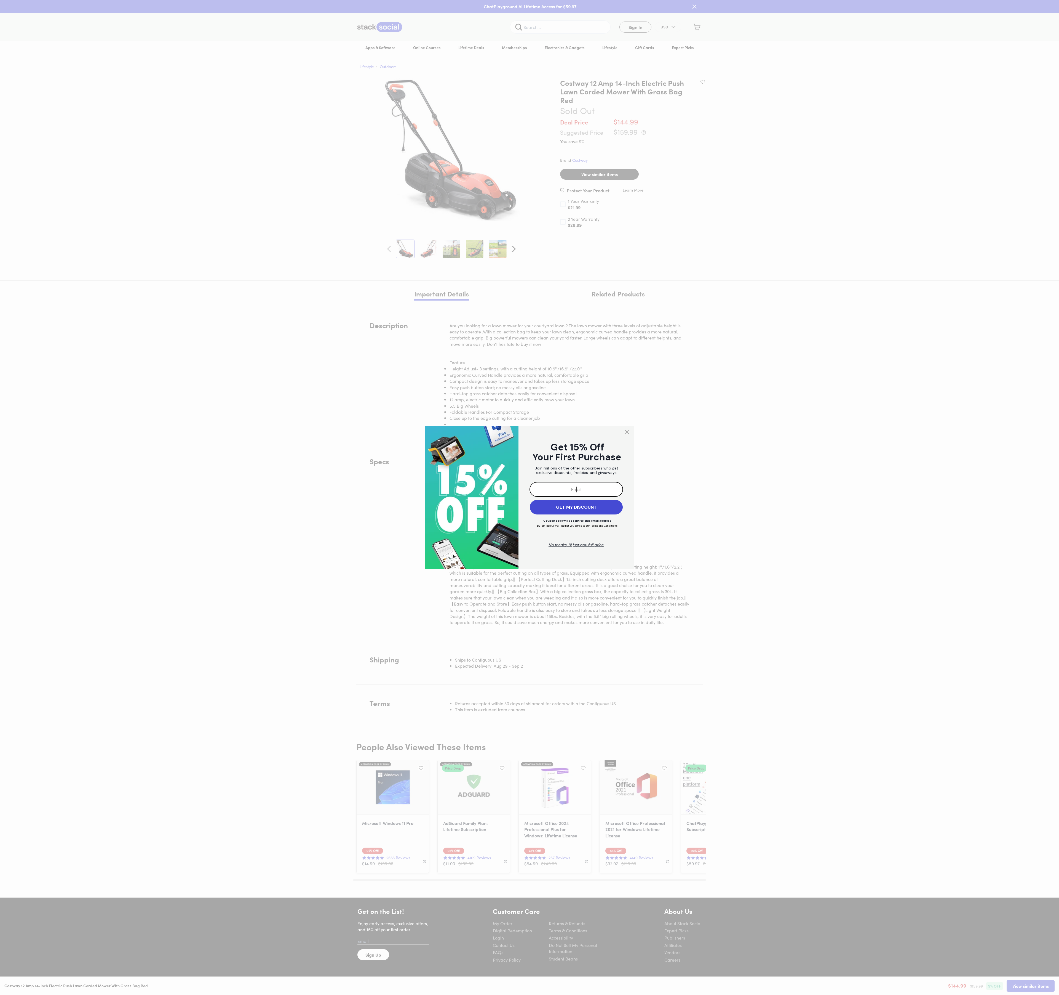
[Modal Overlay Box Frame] (529, 497)
